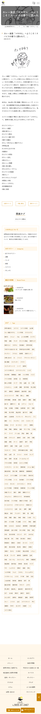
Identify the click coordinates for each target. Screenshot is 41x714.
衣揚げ (30, 547)
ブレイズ (12, 555)
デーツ (15, 442)
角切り (28, 593)
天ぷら (12, 551)
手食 (6, 408)
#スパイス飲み (20, 219)
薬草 (10, 459)
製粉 (6, 526)
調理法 (11, 391)
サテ (6, 568)
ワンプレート (19, 417)
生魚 (31, 555)
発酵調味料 (29, 471)
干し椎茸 (18, 522)
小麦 (33, 383)
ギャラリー (7, 354)
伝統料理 (23, 408)
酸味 (27, 433)
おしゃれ (8, 270)
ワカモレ (20, 572)
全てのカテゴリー (10, 253)
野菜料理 (23, 467)
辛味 (31, 442)
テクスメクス (28, 332)
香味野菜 (25, 526)
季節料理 (23, 488)
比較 (16, 509)
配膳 (31, 412)
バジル (6, 484)
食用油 (15, 429)
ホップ (31, 455)
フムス (14, 572)
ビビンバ (19, 534)
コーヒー (19, 455)
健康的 (6, 606)
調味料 (19, 438)
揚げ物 (19, 547)
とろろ (16, 576)
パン (34, 417)
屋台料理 (24, 391)
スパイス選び (22, 476)
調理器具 (17, 391)
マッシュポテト (29, 572)
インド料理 (20, 332)
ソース (15, 480)
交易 (24, 438)
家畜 (10, 429)
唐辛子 (6, 446)
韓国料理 (21, 471)
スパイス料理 (24, 328)
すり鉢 (22, 576)
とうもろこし (8, 387)
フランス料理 (8, 480)
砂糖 (33, 438)
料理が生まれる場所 (24, 349)
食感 (34, 522)
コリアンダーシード (10, 366)
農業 (20, 387)
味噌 (19, 518)
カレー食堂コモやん (10, 332)
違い (20, 509)
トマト (24, 522)
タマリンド (12, 438)
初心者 (15, 459)
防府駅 (21, 354)
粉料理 (14, 581)
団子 (25, 581)
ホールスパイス (9, 505)
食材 (15, 492)
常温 (28, 530)
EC (14, 358)
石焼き (19, 543)
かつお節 (11, 522)
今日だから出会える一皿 (11, 349)
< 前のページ (7, 204)
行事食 (16, 408)
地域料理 (25, 379)
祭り (28, 408)
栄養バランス (8, 492)
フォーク (31, 404)
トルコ (32, 375)
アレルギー (18, 513)
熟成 (30, 522)
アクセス (15, 354)
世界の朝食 (7, 400)
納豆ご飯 (7, 539)
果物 (10, 442)
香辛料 (24, 366)
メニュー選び (30, 467)
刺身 (6, 560)
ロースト (25, 543)
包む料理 (7, 375)
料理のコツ (29, 505)
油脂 (20, 429)
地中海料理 (27, 497)
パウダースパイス (19, 505)
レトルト (12, 602)
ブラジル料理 (8, 463)
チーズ (12, 425)
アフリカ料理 (8, 379)
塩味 (24, 513)
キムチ (6, 476)
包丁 (6, 593)
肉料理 (15, 463)
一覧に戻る (20, 204)
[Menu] (38, 3)
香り (31, 501)
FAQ (18, 337)
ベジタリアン (8, 467)
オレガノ (12, 484)
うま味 (29, 518)
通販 (6, 257)
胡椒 (11, 446)
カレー (6, 602)
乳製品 (6, 425)
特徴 (6, 341)
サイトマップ (31, 692)
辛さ (33, 602)
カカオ (25, 455)
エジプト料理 (8, 488)
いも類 (15, 387)
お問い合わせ (8, 358)
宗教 (6, 412)
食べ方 (6, 404)
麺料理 (20, 581)
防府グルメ (7, 345)
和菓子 (21, 442)
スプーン (24, 404)
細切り (22, 593)
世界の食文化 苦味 (23, 450)
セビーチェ (12, 560)
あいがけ (18, 606)
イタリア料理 (29, 480)
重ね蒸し (13, 589)
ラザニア (21, 585)
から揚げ (18, 551)
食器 (34, 400)
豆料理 (15, 379)
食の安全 (13, 564)
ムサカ (28, 585)
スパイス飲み (8, 610)
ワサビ (14, 450)
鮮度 (27, 560)
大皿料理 (11, 417)
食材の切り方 (28, 589)
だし (34, 518)
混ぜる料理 (12, 534)
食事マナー (13, 404)
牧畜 (6, 429)
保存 (33, 530)
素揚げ (24, 547)
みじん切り (7, 597)
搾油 (23, 433)
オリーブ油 (27, 429)
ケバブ (31, 564)
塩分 (11, 513)
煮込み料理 (26, 551)
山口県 (31, 328)
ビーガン (16, 467)
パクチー (23, 362)
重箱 (26, 597)
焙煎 (6, 459)
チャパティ (16, 421)
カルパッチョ (20, 560)
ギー (6, 433)
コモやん (15, 345)
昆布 (6, 522)
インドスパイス (9, 509)
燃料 (6, 547)
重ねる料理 (7, 585)
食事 (19, 492)
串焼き (29, 539)
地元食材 (21, 345)
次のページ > (34, 204)
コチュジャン (8, 497)
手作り (12, 606)
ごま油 (33, 429)
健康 (30, 509)
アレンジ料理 (30, 488)
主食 (25, 383)
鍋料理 (19, 555)
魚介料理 (7, 501)
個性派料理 (7, 471)
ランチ (7, 260)
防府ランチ (32, 341)
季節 (33, 408)
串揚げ (19, 568)
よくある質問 (24, 337)
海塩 (32, 513)
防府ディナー (28, 354)
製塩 (24, 518)
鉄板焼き (7, 543)
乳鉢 (27, 576)
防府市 (31, 597)
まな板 (11, 593)
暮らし (22, 396)
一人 (30, 606)
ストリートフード (9, 396)
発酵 (19, 375)
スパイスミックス (20, 370)
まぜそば (31, 534)
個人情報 (7, 362)
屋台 (30, 391)
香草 (25, 509)
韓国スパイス (26, 492)
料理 (17, 539)
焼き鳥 (25, 564)
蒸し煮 (6, 555)
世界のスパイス (18, 497)
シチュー (33, 551)
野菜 (6, 264)
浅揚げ (6, 551)
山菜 (10, 455)
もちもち (11, 526)
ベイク (31, 543)
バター (25, 425)
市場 (17, 396)
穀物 (6, 421)
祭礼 (28, 568)
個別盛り (20, 597)
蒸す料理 (26, 387)
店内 (33, 349)
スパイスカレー (21, 484)
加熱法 (14, 597)
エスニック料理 (23, 463)
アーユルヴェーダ (24, 459)
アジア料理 (14, 501)
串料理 (20, 564)
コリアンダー (14, 362)
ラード (11, 433)
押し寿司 (7, 589)
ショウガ (26, 446)
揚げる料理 (12, 547)
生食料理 (25, 555)
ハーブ (18, 366)
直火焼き (23, 539)
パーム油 (17, 433)
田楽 (24, 568)
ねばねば (18, 526)
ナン (10, 421)
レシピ (29, 370)
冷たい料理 (22, 530)
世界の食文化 (8, 328)
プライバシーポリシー (30, 358)
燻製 (30, 400)
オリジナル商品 (23, 341)
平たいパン (28, 417)
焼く (12, 539)
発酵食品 (13, 375)
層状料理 (15, 585)
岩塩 (6, 518)
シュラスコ (12, 568)
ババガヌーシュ (9, 576)
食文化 (6, 337)
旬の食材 (21, 480)
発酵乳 (31, 425)
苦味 (31, 450)
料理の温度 (32, 526)
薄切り (16, 593)
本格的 (24, 606)
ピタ (23, 421)
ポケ (25, 534)
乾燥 (19, 400)
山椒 (20, 446)
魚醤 (10, 518)
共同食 (11, 408)
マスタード (7, 450)
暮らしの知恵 (8, 383)
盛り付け (25, 412)
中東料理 (16, 488)
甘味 (28, 438)
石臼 (32, 576)
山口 (18, 602)
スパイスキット (26, 602)
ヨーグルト (19, 425)
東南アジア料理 (23, 501)
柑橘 (6, 438)
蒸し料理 (33, 387)
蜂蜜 (6, 442)
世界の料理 (29, 345)
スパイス (8, 267)
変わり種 (15, 471)
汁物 (20, 383)
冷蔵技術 (33, 560)
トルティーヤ (29, 421)
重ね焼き (20, 589)
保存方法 (31, 476)
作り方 (29, 484)
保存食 (14, 400)
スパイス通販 (13, 476)
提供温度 (7, 530)
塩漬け (24, 400)
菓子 (26, 442)
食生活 (6, 513)
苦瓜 (6, 455)
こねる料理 (7, 581)
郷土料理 (18, 412)
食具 (6, 417)
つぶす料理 (7, 572)
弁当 (6, 534)
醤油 (15, 518)
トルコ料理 (26, 375)
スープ (15, 383)
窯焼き (13, 543)
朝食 (27, 396)
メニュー (12, 337)
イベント (19, 358)
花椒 (16, 446)
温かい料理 (14, 530)
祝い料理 (11, 412)
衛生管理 (7, 564)
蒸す (6, 391)
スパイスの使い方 (9, 370)
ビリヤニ (33, 337)
